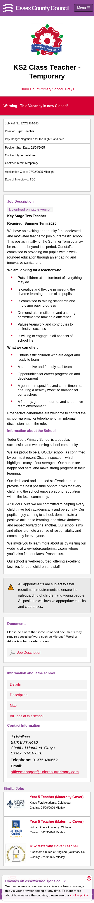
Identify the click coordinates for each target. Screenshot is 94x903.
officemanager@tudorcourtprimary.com (45, 772)
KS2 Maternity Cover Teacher (54, 846)
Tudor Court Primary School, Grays (47, 89)
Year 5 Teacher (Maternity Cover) (57, 797)
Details (15, 684)
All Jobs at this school (27, 716)
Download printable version (30, 209)
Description (19, 695)
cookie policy (79, 895)
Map (13, 705)
